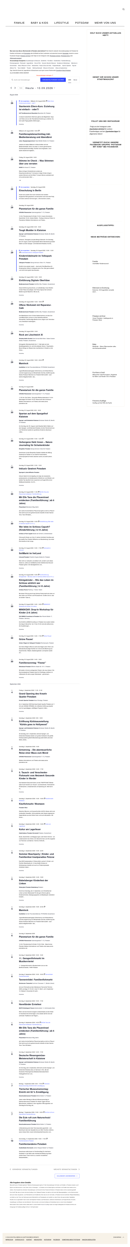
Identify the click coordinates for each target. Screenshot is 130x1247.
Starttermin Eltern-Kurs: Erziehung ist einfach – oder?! (36, 108)
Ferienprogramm (14, 63)
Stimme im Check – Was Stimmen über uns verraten (36, 162)
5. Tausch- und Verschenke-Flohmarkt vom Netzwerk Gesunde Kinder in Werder (36, 775)
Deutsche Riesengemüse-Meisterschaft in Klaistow (32, 1057)
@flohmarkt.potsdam (15, 58)
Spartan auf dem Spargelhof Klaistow (33, 415)
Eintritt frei (44, 60)
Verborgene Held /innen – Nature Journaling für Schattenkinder (35, 443)
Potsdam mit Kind (25, 56)
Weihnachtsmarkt (37, 68)
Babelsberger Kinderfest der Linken (33, 882)
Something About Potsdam (63, 70)
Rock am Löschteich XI (31, 334)
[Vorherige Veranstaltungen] (11, 88)
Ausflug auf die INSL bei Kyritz (102, 403)
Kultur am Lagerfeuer (30, 829)
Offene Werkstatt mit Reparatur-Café (35, 306)
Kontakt (29, 1239)
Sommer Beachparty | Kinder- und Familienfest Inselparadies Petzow (36, 855)
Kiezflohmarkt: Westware (31, 803)
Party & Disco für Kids (45, 65)
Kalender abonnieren (66, 1176)
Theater (29, 68)
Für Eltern (50, 60)
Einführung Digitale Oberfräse (34, 280)
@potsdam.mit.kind (55, 56)
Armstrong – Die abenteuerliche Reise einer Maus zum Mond (35, 751)
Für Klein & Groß (99, 372)
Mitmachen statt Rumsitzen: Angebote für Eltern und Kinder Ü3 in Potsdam (105, 375)
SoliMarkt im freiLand (30, 553)
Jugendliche (29, 63)
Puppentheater (57, 65)
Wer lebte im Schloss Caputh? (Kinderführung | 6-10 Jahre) (34, 528)
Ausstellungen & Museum (33, 60)
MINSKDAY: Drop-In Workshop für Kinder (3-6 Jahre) (36, 611)
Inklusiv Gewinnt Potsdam (32, 468)
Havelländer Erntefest (30, 1004)
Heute (20, 88)
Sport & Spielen (66, 65)
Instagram (47, 1239)
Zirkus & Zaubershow (61, 68)
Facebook (56, 1239)
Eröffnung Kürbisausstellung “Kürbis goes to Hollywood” (34, 723)
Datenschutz (19, 1239)
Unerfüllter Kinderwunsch (101, 263)
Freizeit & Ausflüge (45, 1204)
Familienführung (65, 60)
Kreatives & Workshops (63, 63)
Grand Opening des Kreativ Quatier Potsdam (33, 695)
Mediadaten (38, 1239)
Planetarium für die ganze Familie (36, 208)
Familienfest (57, 60)
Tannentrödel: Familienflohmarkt (36, 979)
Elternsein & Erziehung (101, 288)
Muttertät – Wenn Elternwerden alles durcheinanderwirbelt (104, 347)
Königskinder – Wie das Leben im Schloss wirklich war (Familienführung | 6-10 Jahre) (36, 582)
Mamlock (23, 363)
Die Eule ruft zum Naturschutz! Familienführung (34, 1119)
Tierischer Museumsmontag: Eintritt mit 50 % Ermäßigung (34, 1090)
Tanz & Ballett (21, 68)
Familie (95, 261)
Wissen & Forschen (48, 68)
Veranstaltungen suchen (53, 80)
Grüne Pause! (26, 639)
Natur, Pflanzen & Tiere (24, 65)
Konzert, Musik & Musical (49, 63)
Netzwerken (35, 65)
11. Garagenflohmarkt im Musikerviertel (31, 960)
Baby (94, 344)
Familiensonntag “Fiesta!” (32, 662)
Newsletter (65, 53)
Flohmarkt (22, 63)
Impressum (9, 1239)
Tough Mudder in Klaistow (32, 230)
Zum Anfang (117, 1237)
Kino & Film (37, 63)
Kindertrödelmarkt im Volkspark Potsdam (35, 257)
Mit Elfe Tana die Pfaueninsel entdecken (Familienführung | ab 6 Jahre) (36, 500)
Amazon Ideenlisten (89, 1239)
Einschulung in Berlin (30, 190)
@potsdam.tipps (65, 56)
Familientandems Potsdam (33, 1143)
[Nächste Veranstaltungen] (15, 88)
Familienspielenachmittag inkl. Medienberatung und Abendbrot (35, 135)
